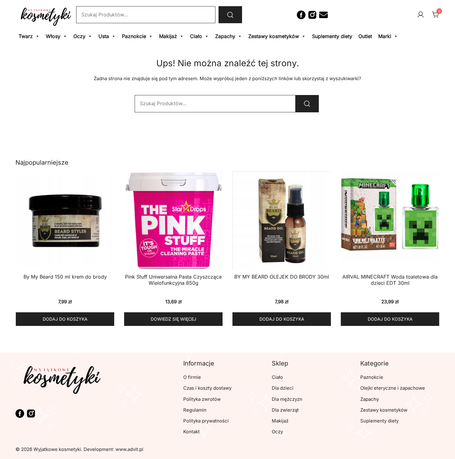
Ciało (196, 36)
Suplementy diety (332, 36)
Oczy (79, 36)
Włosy (53, 36)
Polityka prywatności (206, 421)
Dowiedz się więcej (173, 319)
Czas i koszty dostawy (207, 388)
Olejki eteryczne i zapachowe (392, 388)
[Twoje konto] (420, 15)
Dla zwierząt (285, 410)
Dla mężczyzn (287, 399)
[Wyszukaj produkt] (230, 14)
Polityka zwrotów (202, 399)
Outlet (365, 36)
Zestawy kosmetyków (273, 36)
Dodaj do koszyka (65, 319)
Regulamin (194, 410)
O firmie (192, 377)
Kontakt (191, 432)
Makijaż (168, 36)
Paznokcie (134, 36)
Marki (384, 36)
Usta (103, 36)
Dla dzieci (282, 388)
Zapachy (225, 36)
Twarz (26, 36)
